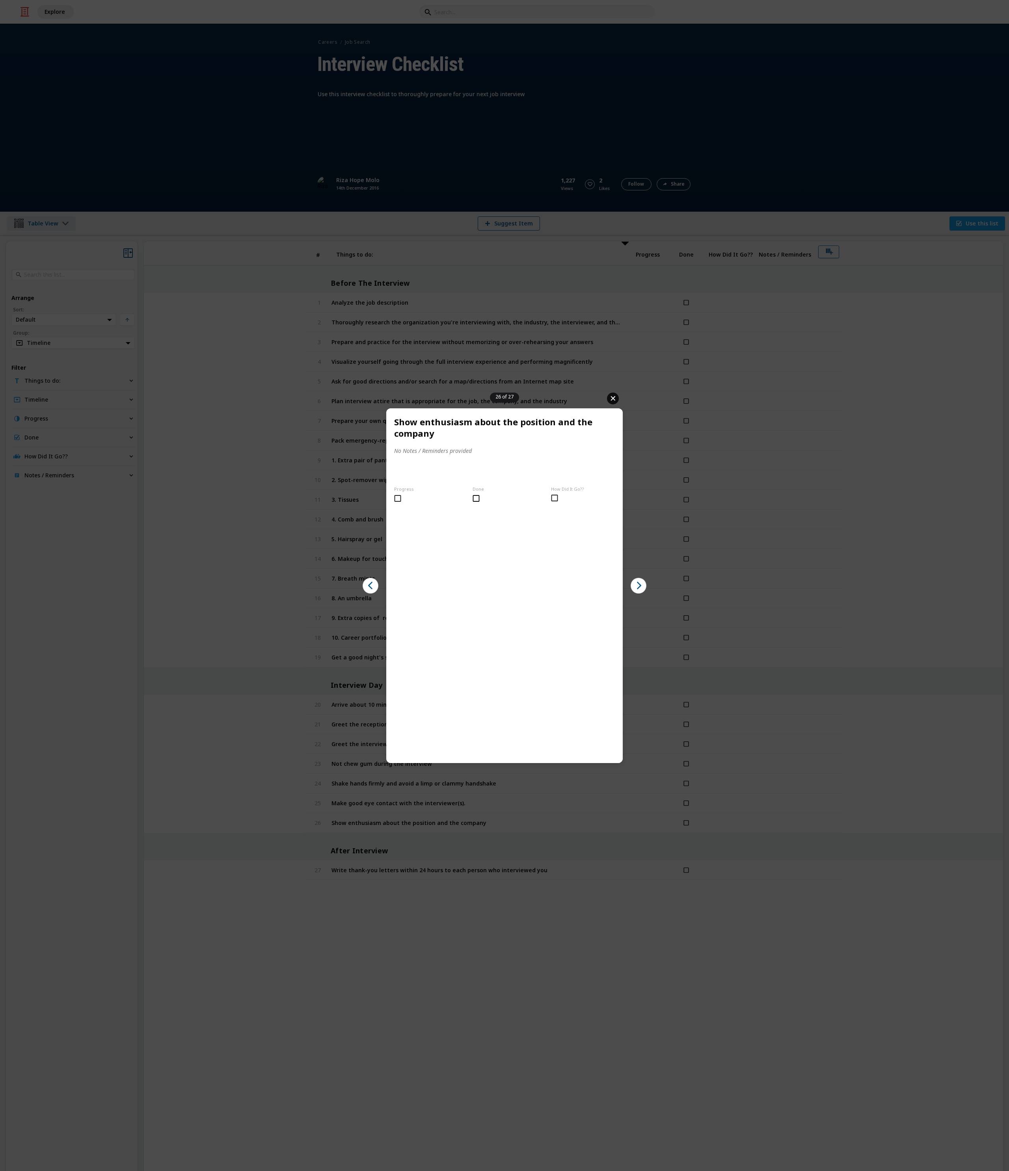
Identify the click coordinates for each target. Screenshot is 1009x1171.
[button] (370, 586)
